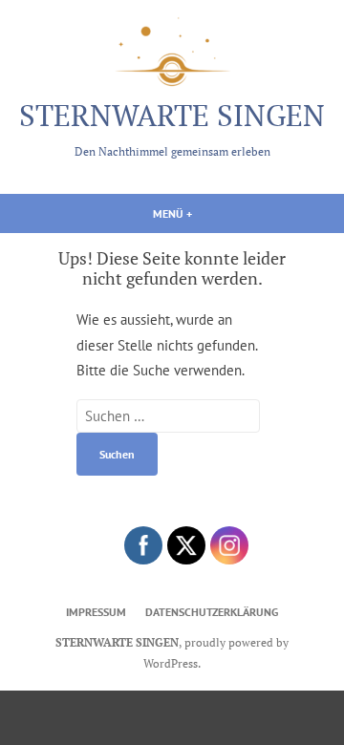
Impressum (96, 611)
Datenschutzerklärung (211, 611)
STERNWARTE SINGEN (172, 115)
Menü (208, 213)
